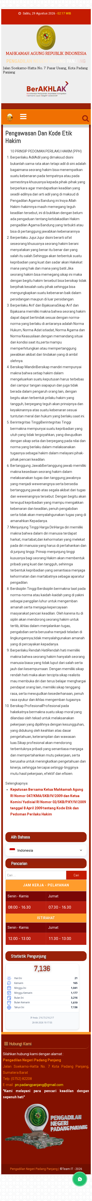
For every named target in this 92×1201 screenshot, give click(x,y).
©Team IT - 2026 (71, 1169)
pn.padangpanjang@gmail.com (39, 1085)
